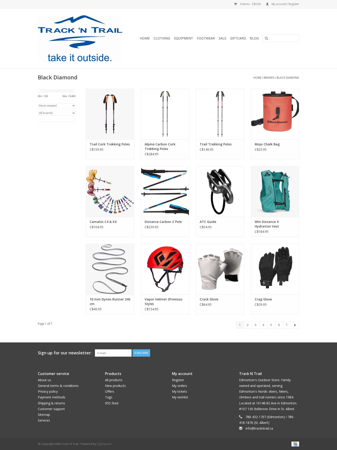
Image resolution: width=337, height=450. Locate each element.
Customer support (51, 409)
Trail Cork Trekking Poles (110, 144)
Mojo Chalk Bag (267, 144)
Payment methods (51, 397)
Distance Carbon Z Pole (163, 221)
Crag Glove (263, 299)
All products (113, 380)
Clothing (162, 38)
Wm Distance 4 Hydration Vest (267, 223)
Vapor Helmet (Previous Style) (163, 301)
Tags (108, 397)
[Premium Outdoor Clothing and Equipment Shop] (83, 38)
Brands (269, 78)
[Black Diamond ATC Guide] (220, 191)
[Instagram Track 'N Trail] (295, 353)
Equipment (183, 38)
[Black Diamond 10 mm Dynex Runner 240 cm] (110, 269)
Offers (109, 391)
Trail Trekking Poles (216, 144)
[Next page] (295, 325)
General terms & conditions (58, 385)
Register (178, 380)
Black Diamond (288, 78)
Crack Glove (209, 299)
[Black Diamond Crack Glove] (220, 269)
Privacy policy (48, 391)
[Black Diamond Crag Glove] (275, 269)
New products (115, 385)
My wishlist (180, 397)
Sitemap (44, 414)
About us (44, 380)
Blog (254, 38)
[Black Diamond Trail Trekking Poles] (220, 114)
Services (44, 420)
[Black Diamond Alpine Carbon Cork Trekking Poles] (165, 114)
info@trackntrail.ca (259, 428)
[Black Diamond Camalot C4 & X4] (110, 191)
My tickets (179, 391)
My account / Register (285, 4)
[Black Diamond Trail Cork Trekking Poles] (110, 114)
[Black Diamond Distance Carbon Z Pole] (165, 191)
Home (145, 38)
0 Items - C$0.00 (250, 4)
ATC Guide (208, 221)
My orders (179, 385)
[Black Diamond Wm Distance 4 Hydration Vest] (275, 191)
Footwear (206, 38)
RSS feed (111, 403)
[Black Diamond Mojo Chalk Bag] (275, 114)
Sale (222, 38)
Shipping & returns (51, 403)
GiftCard (238, 38)
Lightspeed (104, 444)
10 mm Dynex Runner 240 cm (110, 301)
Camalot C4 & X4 (103, 221)
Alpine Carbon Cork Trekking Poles (160, 146)
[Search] (264, 38)
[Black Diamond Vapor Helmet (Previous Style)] (165, 269)
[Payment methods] (294, 444)
